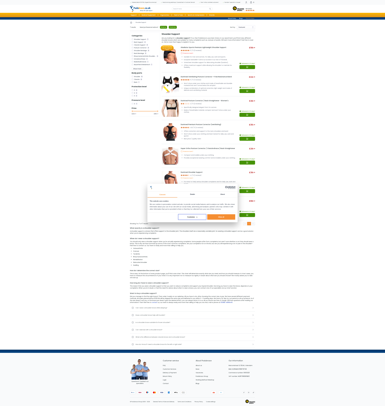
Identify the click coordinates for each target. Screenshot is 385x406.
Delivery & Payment (170, 373)
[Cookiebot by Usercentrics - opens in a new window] (226, 187)
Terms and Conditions (184, 401)
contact (155, 302)
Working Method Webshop (205, 380)
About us (199, 365)
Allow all (221, 217)
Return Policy (232, 18)
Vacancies (199, 373)
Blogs (241, 18)
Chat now (173, 27)
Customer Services (169, 369)
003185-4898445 (226, 302)
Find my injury (250, 18)
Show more (137, 69)
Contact (143, 381)
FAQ (164, 365)
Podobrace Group (202, 376)
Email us (163, 27)
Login (164, 380)
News (197, 369)
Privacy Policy (199, 401)
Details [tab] (192, 194)
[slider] (132, 111)
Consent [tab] (162, 194)
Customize (191, 217)
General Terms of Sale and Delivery (163, 401)
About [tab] (222, 194)
